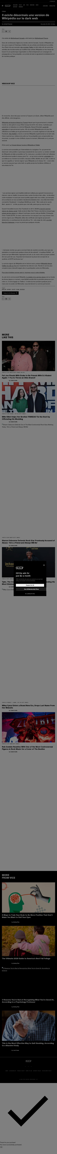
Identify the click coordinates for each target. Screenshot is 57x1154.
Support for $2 (30, 585)
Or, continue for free (30, 593)
